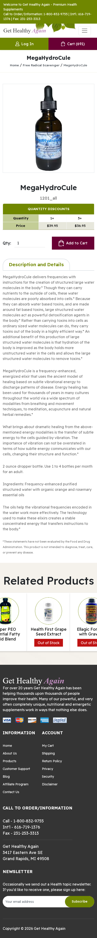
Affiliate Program (15, 784)
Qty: (7, 243)
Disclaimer (50, 784)
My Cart (48, 746)
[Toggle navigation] (84, 30)
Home (14, 65)
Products (9, 761)
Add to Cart (77, 243)
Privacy (47, 769)
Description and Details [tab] (36, 264)
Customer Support (16, 769)
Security (48, 776)
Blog (6, 776)
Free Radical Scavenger (41, 65)
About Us (10, 753)
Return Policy (52, 761)
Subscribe (80, 901)
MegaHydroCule (75, 65)
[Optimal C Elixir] (48, 128)
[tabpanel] (48, 414)
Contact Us (11, 792)
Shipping (48, 753)
